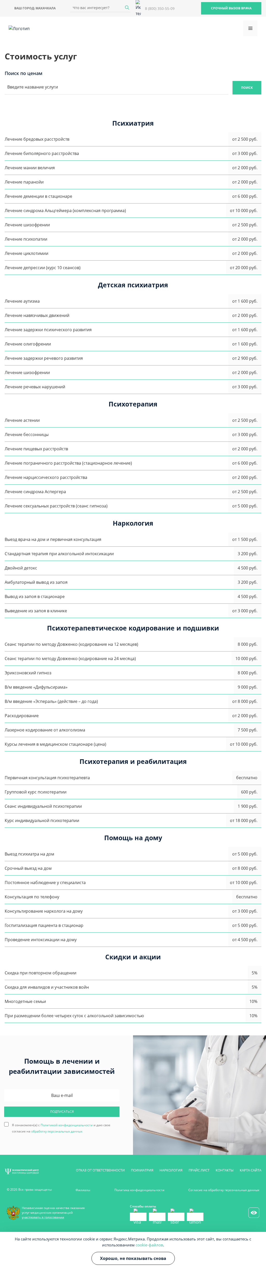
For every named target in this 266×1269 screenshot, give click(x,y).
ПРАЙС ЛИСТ (199, 1170)
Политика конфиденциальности (139, 1190)
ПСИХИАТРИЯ (142, 1170)
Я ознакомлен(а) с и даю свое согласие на (61, 1125)
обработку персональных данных (56, 1131)
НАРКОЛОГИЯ (170, 1170)
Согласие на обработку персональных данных (223, 1190)
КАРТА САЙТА (250, 1170)
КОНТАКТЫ (225, 1170)
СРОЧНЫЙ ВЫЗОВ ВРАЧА (231, 8)
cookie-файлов (149, 1244)
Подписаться (62, 1111)
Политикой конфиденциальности (67, 1125)
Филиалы (83, 1190)
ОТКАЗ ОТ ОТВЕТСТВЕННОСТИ (100, 1170)
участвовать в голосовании (43, 1217)
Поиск (247, 87)
